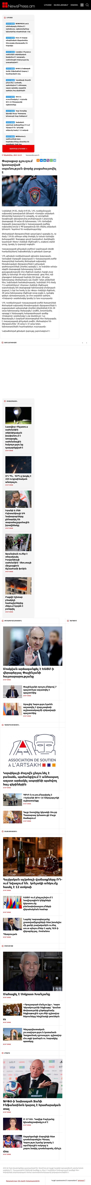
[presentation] (82, 342)
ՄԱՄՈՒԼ (74, 5)
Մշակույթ (8, 946)
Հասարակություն (32, 155)
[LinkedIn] (44, 160)
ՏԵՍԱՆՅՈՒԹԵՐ (61, 5)
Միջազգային (12, 401)
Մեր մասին (21, 1181)
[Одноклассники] (38, 160)
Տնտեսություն (10, 831)
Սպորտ (7, 1053)
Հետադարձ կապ (11, 1181)
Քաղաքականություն (13, 620)
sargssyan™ (81, 1180)
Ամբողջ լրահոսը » (18, 149)
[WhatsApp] (51, 160)
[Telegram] (54, 160)
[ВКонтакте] (41, 160)
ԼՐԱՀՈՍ (47, 5)
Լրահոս (10, 17)
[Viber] (48, 160)
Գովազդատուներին (32, 1181)
